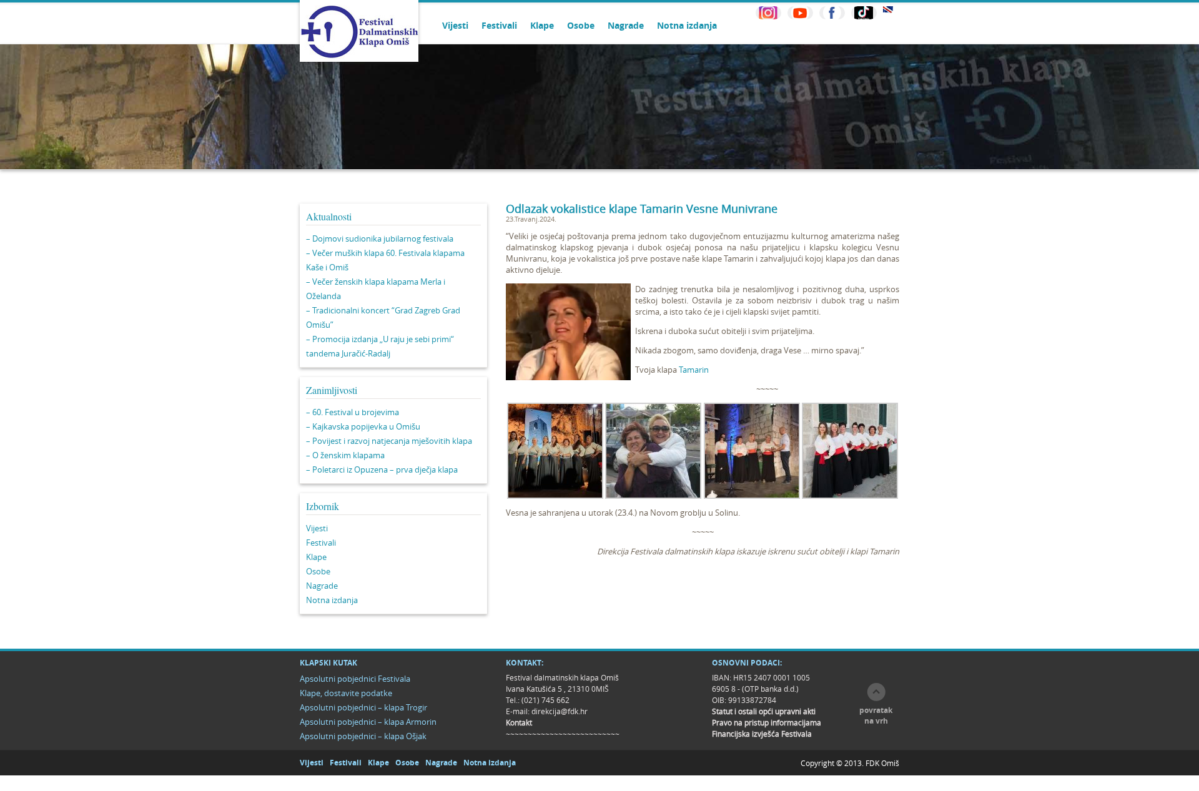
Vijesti (455, 25)
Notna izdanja (687, 25)
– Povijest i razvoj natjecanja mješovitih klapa (389, 440)
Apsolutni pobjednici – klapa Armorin (368, 721)
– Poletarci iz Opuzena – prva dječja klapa (382, 469)
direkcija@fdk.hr (559, 711)
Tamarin (694, 369)
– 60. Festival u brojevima (352, 412)
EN (888, 9)
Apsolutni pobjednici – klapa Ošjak (363, 736)
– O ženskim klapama (345, 455)
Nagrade (626, 25)
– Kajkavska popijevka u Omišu (363, 426)
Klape (542, 25)
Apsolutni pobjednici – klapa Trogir (363, 707)
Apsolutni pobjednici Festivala (355, 678)
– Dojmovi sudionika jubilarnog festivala (379, 238)
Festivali (499, 25)
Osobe (581, 25)
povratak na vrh (875, 715)
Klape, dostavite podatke (346, 693)
